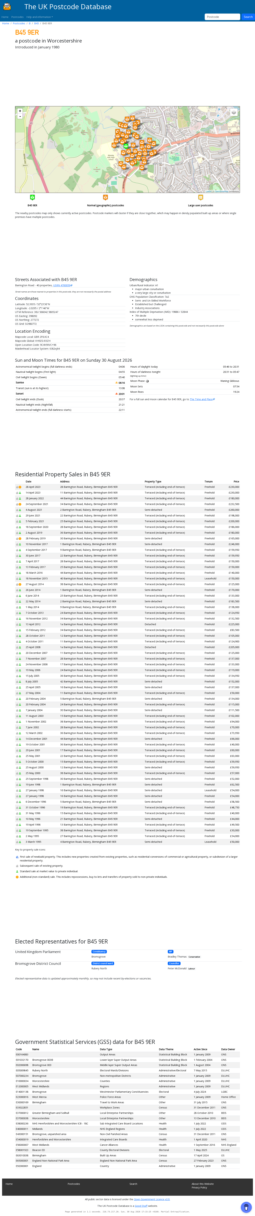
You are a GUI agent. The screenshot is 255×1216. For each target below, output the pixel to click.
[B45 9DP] (142, 168)
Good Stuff (141, 1206)
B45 (36, 23)
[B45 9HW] (145, 153)
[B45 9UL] (139, 154)
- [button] (20, 116)
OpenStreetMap (221, 191)
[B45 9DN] (144, 162)
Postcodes (17, 17)
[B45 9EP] (123, 153)
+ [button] (20, 111)
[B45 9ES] (137, 137)
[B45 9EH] (127, 160)
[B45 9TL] (132, 118)
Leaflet (208, 191)
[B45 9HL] (122, 142)
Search (248, 17)
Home (4, 17)
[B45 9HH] (123, 135)
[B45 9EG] (132, 163)
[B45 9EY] (114, 145)
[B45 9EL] (121, 164)
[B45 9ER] (126, 146)
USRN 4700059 (61, 285)
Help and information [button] (38, 17)
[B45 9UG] (153, 144)
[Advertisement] (119, 78)
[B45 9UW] (135, 151)
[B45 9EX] (116, 141)
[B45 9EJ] (124, 167)
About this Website (203, 1183)
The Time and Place (201, 399)
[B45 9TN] (127, 119)
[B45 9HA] (118, 136)
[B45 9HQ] (125, 126)
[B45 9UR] (128, 151)
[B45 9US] (128, 132)
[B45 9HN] (138, 158)
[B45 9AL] (142, 143)
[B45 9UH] (149, 140)
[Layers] (234, 112)
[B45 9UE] (148, 146)
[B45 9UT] (126, 136)
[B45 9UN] (133, 145)
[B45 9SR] (135, 127)
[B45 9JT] (151, 154)
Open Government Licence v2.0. (152, 1199)
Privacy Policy (199, 1187)
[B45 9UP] (132, 156)
